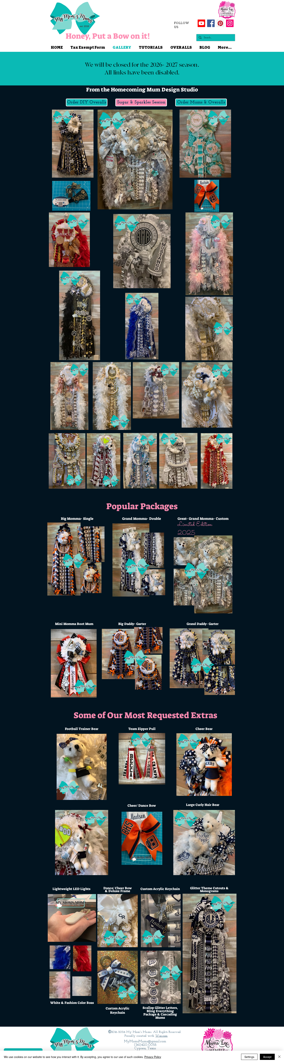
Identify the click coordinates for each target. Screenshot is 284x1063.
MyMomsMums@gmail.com (145, 1041)
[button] (86, 102)
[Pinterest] (220, 23)
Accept (267, 1057)
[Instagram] (230, 23)
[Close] (279, 1057)
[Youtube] (201, 23)
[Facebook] (211, 23)
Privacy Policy (152, 1057)
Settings (249, 1057)
